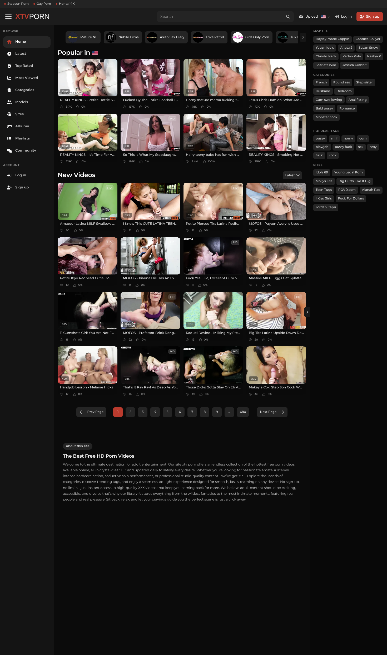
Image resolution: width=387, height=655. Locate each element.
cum (363, 139)
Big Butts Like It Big (355, 181)
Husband (323, 91)
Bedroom (344, 91)
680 (243, 412)
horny (348, 139)
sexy (373, 147)
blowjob (322, 147)
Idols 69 (322, 172)
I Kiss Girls (324, 199)
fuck (319, 155)
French (321, 82)
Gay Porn (44, 4)
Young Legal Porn (348, 172)
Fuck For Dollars (351, 199)
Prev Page (95, 412)
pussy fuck (343, 147)
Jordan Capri (326, 207)
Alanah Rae (371, 190)
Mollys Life (324, 181)
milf (334, 139)
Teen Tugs (324, 190)
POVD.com (347, 190)
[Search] (288, 16)
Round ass (341, 82)
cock (333, 155)
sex (361, 147)
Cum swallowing (329, 100)
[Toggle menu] (8, 16)
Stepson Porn (18, 4)
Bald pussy (324, 109)
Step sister (364, 82)
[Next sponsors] (303, 37)
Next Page (268, 412)
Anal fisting (358, 100)
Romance (347, 109)
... (229, 412)
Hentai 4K (67, 4)
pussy (320, 139)
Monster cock (326, 117)
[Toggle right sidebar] (307, 312)
